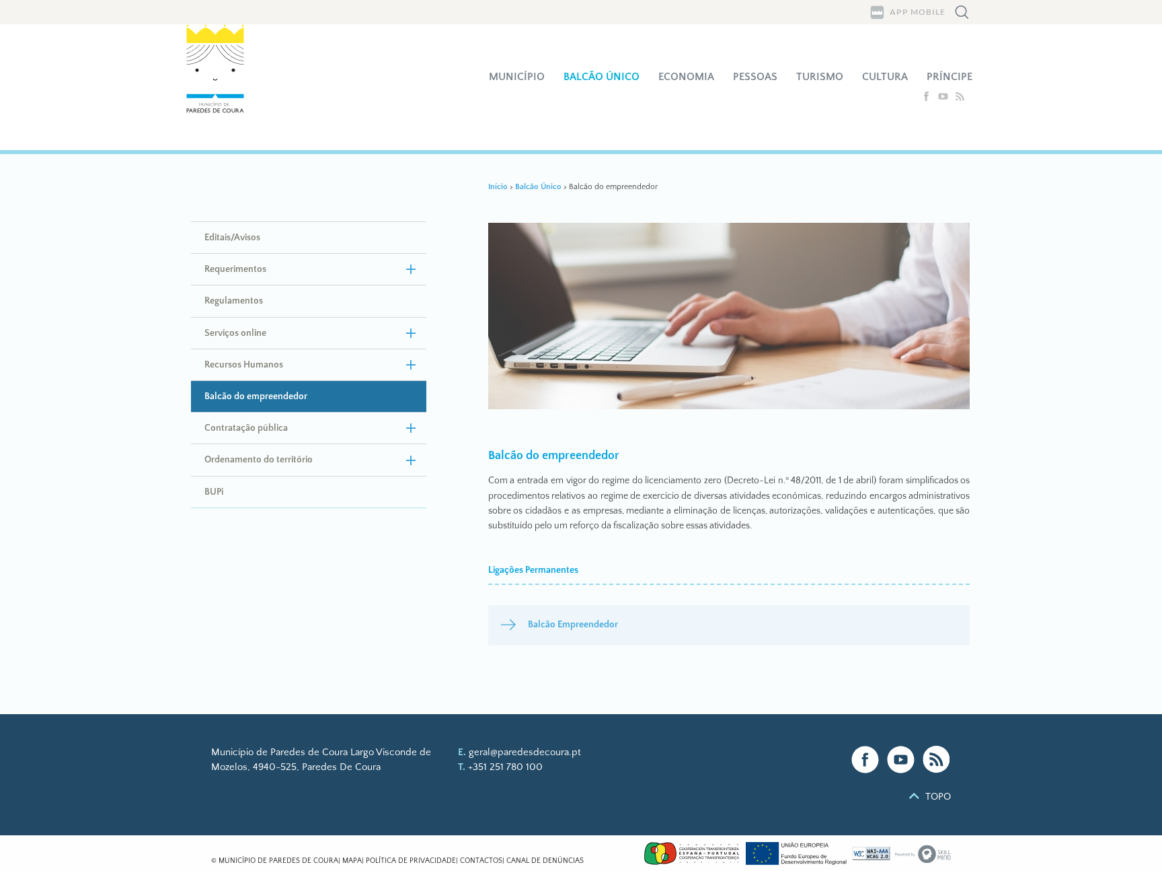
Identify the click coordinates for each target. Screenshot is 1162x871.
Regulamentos (233, 300)
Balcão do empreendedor (255, 396)
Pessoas (755, 77)
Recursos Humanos (243, 364)
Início (498, 186)
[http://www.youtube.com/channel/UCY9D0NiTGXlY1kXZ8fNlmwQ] (944, 98)
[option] (729, 318)
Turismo (819, 77)
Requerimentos (235, 269)
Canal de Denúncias (545, 861)
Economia (686, 77)
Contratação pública (246, 428)
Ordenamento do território (258, 459)
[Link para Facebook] (865, 759)
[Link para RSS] (936, 759)
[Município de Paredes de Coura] (223, 87)
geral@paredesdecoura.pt (525, 752)
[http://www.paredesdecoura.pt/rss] (960, 98)
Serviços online (235, 333)
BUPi (213, 492)
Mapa (352, 861)
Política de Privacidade (411, 861)
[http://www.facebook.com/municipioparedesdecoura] (927, 98)
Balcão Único (602, 77)
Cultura (885, 77)
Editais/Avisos (232, 237)
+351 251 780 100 (505, 767)
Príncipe (949, 77)
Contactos (481, 861)
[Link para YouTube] (900, 759)
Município (517, 77)
